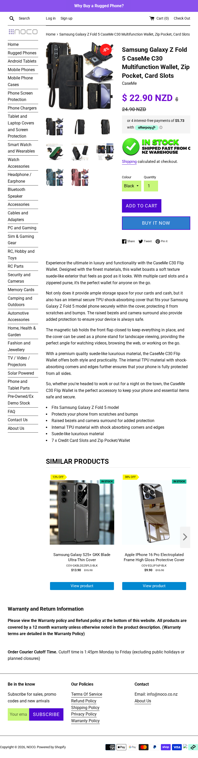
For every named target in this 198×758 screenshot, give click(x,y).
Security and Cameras (19, 278)
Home (13, 44)
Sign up (66, 18)
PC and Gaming (22, 227)
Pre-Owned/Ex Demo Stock (21, 400)
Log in (51, 18)
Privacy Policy (84, 714)
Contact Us (18, 419)
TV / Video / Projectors (19, 361)
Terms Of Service (86, 694)
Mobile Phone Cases (20, 81)
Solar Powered (21, 373)
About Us (16, 428)
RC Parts (15, 266)
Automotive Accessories (18, 316)
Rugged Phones (22, 52)
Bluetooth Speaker (16, 193)
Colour (126, 177)
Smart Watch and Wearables (21, 148)
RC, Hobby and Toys (21, 254)
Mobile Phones (21, 69)
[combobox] (31, 18)
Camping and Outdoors (20, 301)
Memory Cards (21, 289)
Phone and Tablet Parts (19, 385)
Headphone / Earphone (19, 178)
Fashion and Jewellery (19, 346)
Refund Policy (83, 700)
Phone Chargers (22, 108)
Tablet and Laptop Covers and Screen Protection (21, 126)
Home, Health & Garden (22, 331)
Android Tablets (22, 61)
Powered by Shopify (51, 747)
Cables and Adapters (18, 216)
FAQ (11, 411)
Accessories (18, 204)
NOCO (31, 747)
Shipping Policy (85, 707)
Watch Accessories (18, 163)
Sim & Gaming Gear (21, 240)
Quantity (150, 177)
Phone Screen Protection (20, 96)
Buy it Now (156, 223)
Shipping (129, 161)
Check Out (182, 18)
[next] (185, 537)
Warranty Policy (85, 720)
